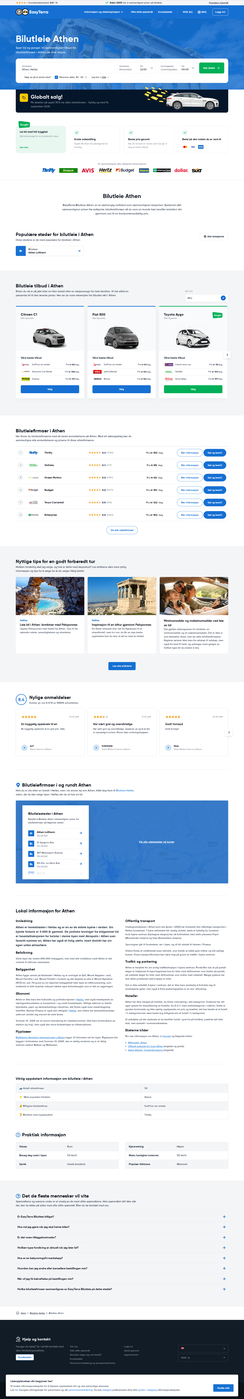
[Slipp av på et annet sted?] (21, 77)
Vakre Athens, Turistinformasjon (145, 1050)
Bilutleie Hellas (125, 790)
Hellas (80, 999)
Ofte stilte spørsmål (142, 12)
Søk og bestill (215, 452)
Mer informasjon (190, 452)
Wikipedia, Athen (137, 1042)
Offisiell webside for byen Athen (145, 1046)
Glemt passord (131, 1350)
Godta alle (223, 1388)
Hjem (23, 1313)
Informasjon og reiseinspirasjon (102, 12)
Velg (49, 389)
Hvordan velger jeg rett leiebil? (85, 1354)
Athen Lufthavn (37, 251)
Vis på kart (42, 835)
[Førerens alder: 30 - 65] (56, 77)
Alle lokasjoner (215, 236)
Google (167, 1036)
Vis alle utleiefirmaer (122, 530)
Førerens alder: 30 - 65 (71, 77)
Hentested (27, 66)
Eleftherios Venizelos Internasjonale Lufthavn (40, 1037)
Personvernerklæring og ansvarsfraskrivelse (92, 1363)
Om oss (74, 1346)
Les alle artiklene (122, 666)
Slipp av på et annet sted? (37, 77)
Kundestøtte (165, 12)
